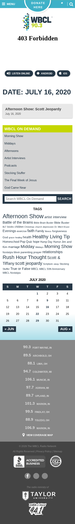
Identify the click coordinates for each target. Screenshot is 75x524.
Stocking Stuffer (14, 173)
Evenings (9, 231)
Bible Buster (61, 222)
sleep (56, 264)
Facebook (28, 476)
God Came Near (15, 187)
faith (31, 231)
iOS (65, 73)
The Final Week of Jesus (20, 180)
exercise (22, 231)
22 (37, 313)
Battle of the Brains (18, 222)
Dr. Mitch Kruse (61, 227)
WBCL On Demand (22, 129)
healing (18, 237)
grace (11, 237)
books (10, 226)
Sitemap (57, 451)
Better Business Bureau (29, 461)
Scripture (48, 264)
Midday (28, 246)
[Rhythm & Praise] (38, 509)
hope (36, 241)
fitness (48, 231)
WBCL (34, 268)
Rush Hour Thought (24, 257)
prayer (37, 252)
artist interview (55, 217)
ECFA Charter (56, 461)
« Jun (9, 329)
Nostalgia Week (11, 252)
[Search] (71, 4)
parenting (27, 252)
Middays (10, 143)
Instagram (45, 476)
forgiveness (59, 231)
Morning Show (13, 136)
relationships (52, 252)
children (19, 226)
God (5, 237)
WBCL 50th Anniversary (52, 269)
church (38, 227)
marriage (14, 247)
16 (47, 307)
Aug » (65, 329)
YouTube (36, 476)
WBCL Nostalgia (12, 272)
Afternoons (11, 150)
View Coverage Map (39, 435)
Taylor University (37, 495)
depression (48, 227)
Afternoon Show (23, 216)
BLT (4, 227)
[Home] (62, 3)
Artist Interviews (14, 158)
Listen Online (20, 73)
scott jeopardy (28, 263)
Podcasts (10, 165)
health (27, 237)
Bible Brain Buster (43, 222)
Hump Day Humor (50, 241)
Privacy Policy (43, 451)
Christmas (29, 227)
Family (39, 231)
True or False (20, 269)
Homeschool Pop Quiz (17, 241)
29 (37, 320)
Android (46, 73)
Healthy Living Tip (51, 236)
